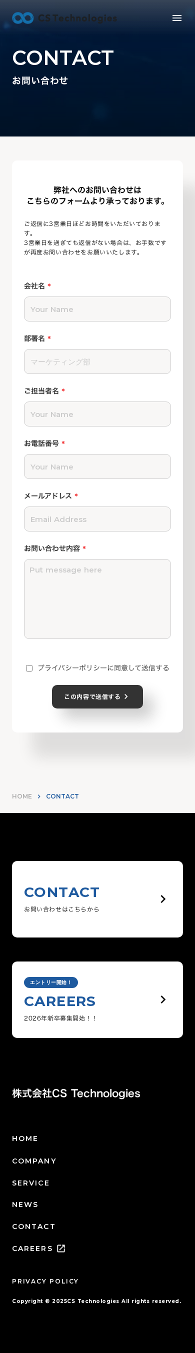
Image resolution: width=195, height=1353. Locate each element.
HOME (22, 796)
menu (177, 18)
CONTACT (34, 1226)
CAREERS (32, 1248)
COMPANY (34, 1161)
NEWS (25, 1204)
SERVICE (31, 1183)
